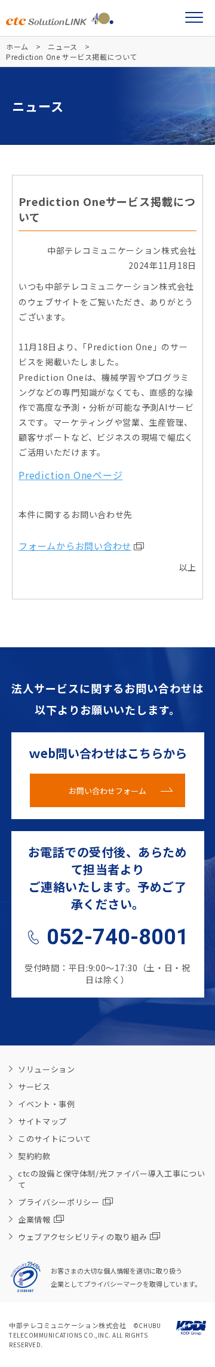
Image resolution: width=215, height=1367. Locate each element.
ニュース (62, 46)
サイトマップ (42, 1121)
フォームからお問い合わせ (75, 545)
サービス (34, 1086)
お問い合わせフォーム (107, 790)
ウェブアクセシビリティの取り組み (82, 1236)
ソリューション (46, 1069)
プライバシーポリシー (59, 1202)
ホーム (17, 46)
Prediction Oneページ (71, 475)
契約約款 (34, 1156)
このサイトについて (54, 1138)
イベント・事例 (46, 1104)
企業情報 (34, 1219)
